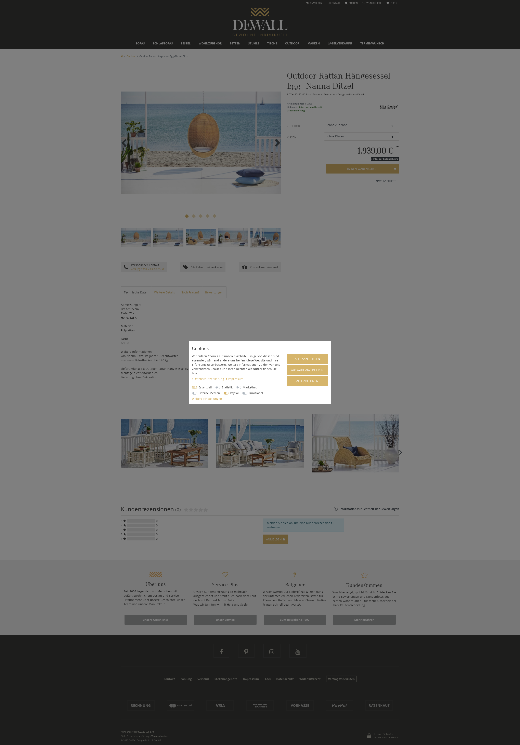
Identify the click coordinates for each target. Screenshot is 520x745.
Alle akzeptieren (307, 359)
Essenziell (205, 387)
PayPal (234, 393)
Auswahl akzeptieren (307, 370)
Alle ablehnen (307, 381)
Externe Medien (209, 393)
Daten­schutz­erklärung (209, 379)
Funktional (256, 393)
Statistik (227, 387)
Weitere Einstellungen (207, 399)
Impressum (235, 379)
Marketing (250, 387)
